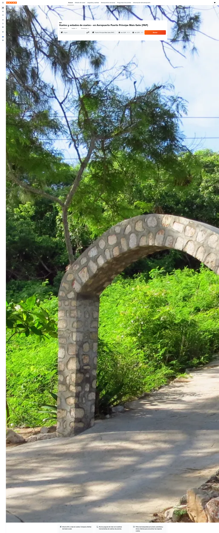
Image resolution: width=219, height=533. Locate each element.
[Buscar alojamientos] (3, 11)
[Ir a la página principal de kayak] (11, 3)
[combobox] (63, 28)
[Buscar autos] (3, 15)
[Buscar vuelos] (3, 8)
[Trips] (3, 32)
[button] (3, 3)
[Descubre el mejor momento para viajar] (3, 27)
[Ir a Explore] (3, 20)
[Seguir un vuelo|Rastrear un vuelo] (3, 23)
